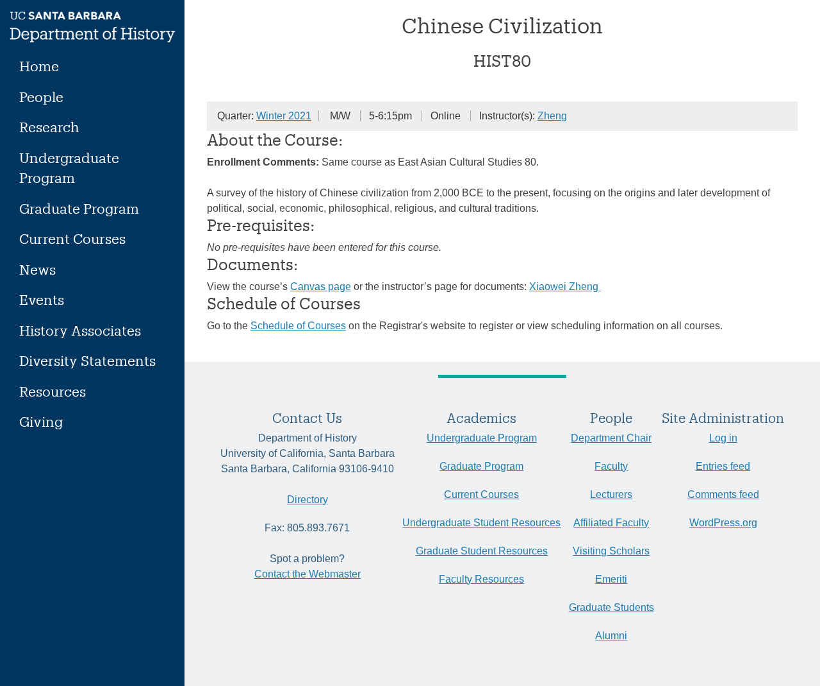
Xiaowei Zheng (565, 286)
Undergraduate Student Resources (481, 522)
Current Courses (72, 238)
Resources (52, 391)
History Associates (80, 330)
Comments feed (723, 494)
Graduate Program (79, 208)
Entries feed (723, 466)
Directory (307, 499)
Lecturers (611, 494)
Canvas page (320, 286)
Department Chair (611, 438)
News (37, 269)
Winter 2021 (283, 115)
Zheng (552, 115)
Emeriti (611, 579)
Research (49, 127)
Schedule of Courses (298, 325)
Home (39, 66)
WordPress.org (723, 522)
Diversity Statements (87, 360)
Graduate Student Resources (482, 550)
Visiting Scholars (611, 550)
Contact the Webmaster (307, 574)
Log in (723, 438)
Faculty (611, 466)
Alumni (611, 635)
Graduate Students (611, 607)
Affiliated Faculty (611, 522)
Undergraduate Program (69, 168)
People (41, 97)
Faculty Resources (481, 579)
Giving (41, 421)
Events (41, 299)
